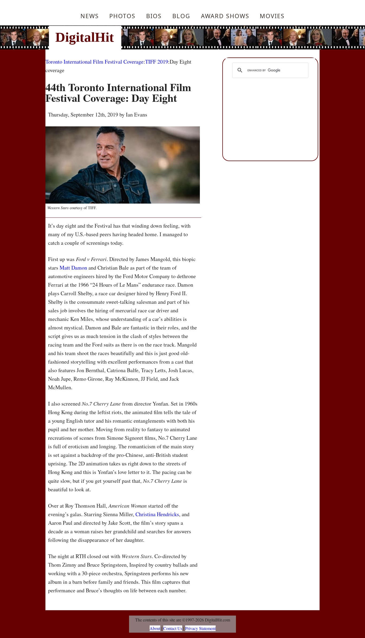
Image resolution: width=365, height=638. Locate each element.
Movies (272, 16)
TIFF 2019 (156, 61)
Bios (154, 16)
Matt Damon (73, 267)
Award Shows (225, 16)
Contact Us (172, 628)
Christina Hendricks (157, 514)
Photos (122, 16)
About (155, 628)
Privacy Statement (200, 628)
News (89, 16)
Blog (181, 16)
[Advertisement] (218, 37)
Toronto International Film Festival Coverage (94, 61)
